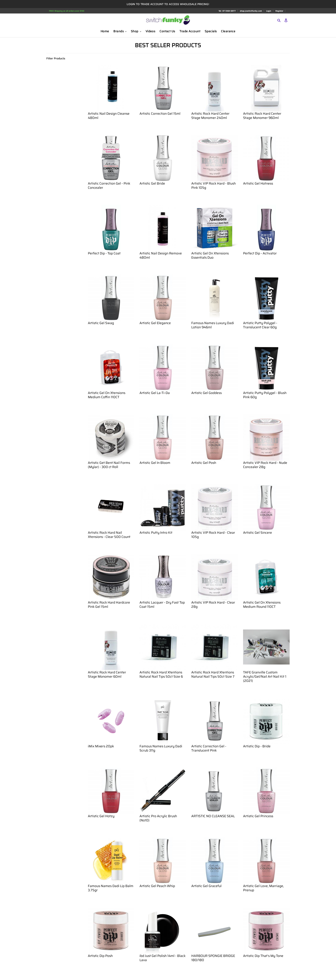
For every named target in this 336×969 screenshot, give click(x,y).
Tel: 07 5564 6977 (227, 11)
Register (279, 11)
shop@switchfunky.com (251, 11)
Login (268, 11)
